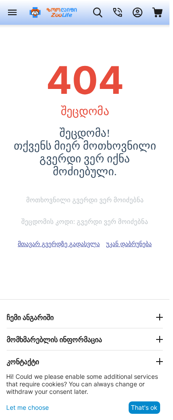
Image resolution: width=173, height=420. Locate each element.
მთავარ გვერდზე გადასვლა (59, 243)
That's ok (144, 407)
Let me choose (27, 407)
